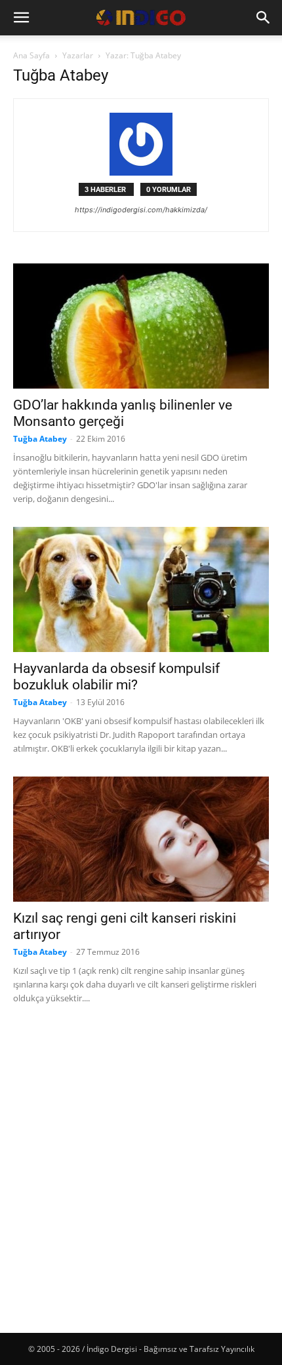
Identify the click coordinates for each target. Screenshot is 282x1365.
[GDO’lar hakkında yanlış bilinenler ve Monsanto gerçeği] (141, 326)
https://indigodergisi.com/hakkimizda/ (141, 209)
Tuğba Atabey (40, 438)
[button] (21, 17)
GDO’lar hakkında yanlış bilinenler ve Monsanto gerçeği (122, 413)
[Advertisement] (141, 1167)
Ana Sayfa (31, 55)
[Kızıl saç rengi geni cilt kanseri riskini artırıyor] (141, 839)
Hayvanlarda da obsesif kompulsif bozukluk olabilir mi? (116, 677)
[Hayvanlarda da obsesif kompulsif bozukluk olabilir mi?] (141, 589)
